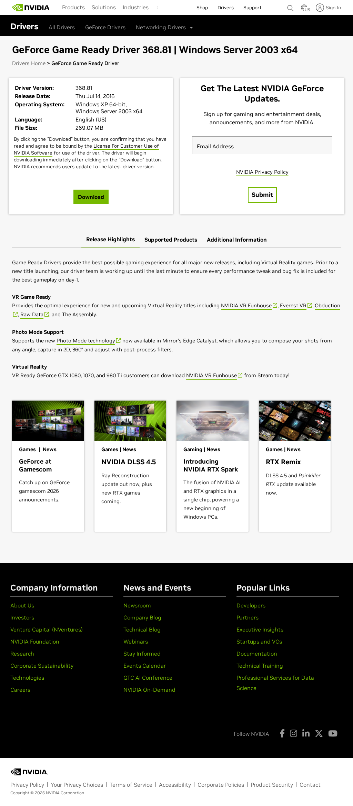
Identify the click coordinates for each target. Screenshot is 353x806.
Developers (250, 605)
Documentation (256, 653)
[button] (304, 9)
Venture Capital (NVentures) (46, 629)
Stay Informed (142, 653)
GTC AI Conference (147, 677)
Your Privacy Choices (77, 784)
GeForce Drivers (105, 27)
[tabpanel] (176, 319)
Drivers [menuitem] (226, 7)
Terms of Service (131, 784)
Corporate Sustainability (41, 665)
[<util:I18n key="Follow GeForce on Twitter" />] (319, 733)
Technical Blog (142, 629)
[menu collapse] (157, 7)
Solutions (104, 7)
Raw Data (31, 314)
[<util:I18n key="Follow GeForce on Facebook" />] (282, 733)
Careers (20, 689)
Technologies (27, 677)
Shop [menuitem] (202, 7)
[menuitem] (73, 7)
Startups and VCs (259, 641)
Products (73, 7)
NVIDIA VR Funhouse (246, 305)
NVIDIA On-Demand (149, 689)
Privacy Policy (27, 784)
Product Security (272, 784)
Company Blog (142, 617)
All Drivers (62, 27)
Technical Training (259, 665)
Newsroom (137, 605)
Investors (22, 617)
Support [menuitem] (252, 7)
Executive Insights (259, 629)
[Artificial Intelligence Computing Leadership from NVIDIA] (31, 7)
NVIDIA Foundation (34, 641)
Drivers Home (29, 63)
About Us (22, 605)
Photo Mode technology (86, 340)
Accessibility (175, 784)
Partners (247, 617)
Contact (310, 784)
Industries (136, 7)
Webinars (135, 641)
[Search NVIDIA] (290, 6)
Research (22, 653)
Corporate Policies (221, 784)
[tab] (110, 239)
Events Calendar (144, 665)
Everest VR (293, 305)
